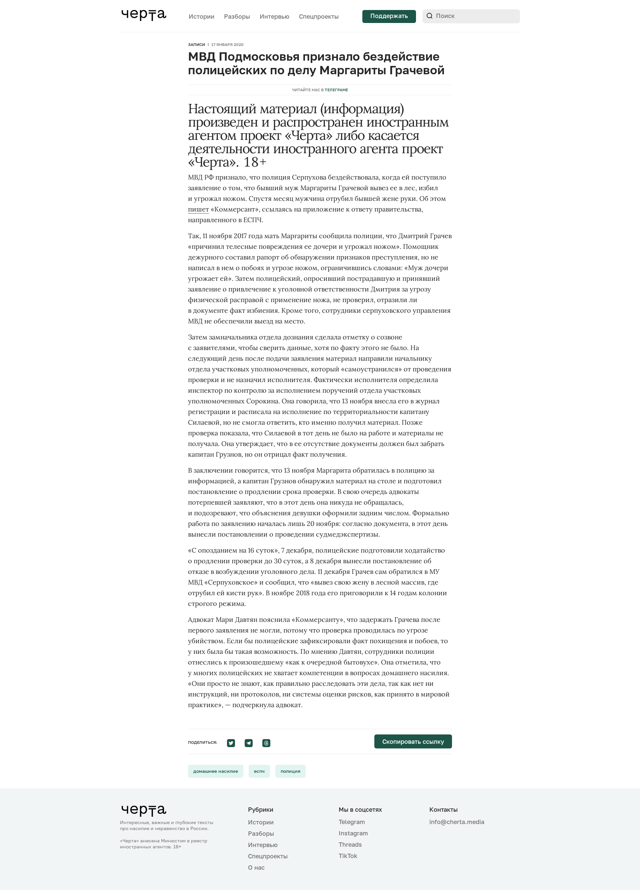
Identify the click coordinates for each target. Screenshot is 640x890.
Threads (350, 844)
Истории (201, 16)
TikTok (348, 855)
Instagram (353, 833)
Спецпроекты (319, 16)
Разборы (237, 16)
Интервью (274, 16)
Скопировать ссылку (413, 741)
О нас (256, 867)
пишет (198, 209)
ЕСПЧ (259, 771)
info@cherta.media (456, 821)
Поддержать (389, 15)
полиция (290, 771)
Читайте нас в (320, 89)
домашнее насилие (215, 771)
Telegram (352, 821)
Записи (196, 44)
